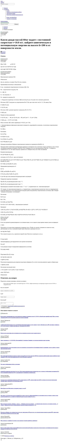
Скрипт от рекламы (12, 18)
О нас (8, 10)
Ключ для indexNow (12, 17)
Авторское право (11, 13)
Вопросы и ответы (9, 435)
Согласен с (13, 306)
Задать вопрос (4, 21)
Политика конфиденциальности (15, 14)
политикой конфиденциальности (16, 306)
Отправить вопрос (5, 307)
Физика (5, 28)
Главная (6, 8)
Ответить (3, 53)
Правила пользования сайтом (14, 12)
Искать (16, 24)
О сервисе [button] (6, 9)
